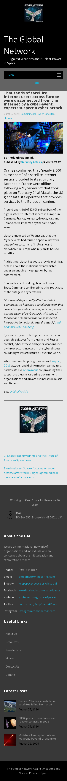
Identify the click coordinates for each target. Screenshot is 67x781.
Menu (11, 75)
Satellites (49, 113)
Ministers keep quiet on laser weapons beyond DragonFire (37, 736)
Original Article (18, 391)
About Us (11, 634)
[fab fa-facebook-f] (30, 84)
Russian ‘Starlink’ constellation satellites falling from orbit (37, 702)
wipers (56, 361)
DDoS (7, 365)
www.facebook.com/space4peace (39, 590)
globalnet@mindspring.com (29, 577)
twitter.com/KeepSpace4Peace (38, 604)
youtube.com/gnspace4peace (37, 597)
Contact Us (12, 666)
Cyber (40, 113)
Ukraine (8, 118)
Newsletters (13, 650)
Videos (10, 658)
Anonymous (30, 370)
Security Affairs (31, 162)
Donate (10, 675)
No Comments (28, 113)
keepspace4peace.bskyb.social (38, 583)
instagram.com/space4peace (37, 611)
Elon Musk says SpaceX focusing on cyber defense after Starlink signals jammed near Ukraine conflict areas (31, 472)
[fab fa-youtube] (37, 84)
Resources (12, 642)
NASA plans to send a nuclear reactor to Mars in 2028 (37, 719)
